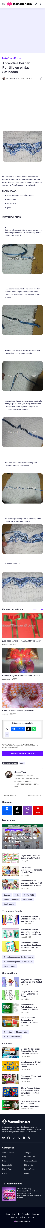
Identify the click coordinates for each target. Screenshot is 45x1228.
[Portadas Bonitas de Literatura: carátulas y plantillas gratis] (10, 920)
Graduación (27, 900)
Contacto (31, 1217)
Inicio (8, 1214)
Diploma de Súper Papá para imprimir (31, 1077)
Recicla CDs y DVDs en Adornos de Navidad (21, 676)
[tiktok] (13, 1138)
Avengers (27, 1153)
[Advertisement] (22, 30)
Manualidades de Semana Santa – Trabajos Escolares (29, 1020)
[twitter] (19, 1138)
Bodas (17, 895)
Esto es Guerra (29, 1169)
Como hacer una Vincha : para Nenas (18, 710)
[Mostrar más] (7, 734)
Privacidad (26, 1214)
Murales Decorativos (12, 1037)
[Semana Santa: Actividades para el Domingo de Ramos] (10, 1008)
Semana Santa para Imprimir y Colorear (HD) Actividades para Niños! (31, 883)
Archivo (22, 1217)
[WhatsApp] (34, 729)
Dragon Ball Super (30, 1161)
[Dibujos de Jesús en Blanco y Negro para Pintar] (10, 995)
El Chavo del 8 (29, 1165)
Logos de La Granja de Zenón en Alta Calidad (30, 857)
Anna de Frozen (8, 1153)
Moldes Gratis (21, 1032)
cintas (19, 58)
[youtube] (3, 1138)
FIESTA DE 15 (29, 895)
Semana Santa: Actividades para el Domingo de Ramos (29, 1007)
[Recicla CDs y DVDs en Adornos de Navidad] (22, 660)
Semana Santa (9, 966)
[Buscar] (41, 4)
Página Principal (8, 58)
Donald (4, 1161)
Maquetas (8, 1032)
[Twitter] (28, 729)
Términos (35, 1214)
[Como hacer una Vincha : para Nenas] (22, 695)
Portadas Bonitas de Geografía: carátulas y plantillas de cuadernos (31, 931)
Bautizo (7, 895)
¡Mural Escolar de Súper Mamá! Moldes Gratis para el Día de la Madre (31, 1090)
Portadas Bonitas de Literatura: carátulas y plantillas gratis (30, 918)
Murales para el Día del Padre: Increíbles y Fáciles (30, 1064)
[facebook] (24, 1138)
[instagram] (8, 1138)
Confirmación (9, 904)
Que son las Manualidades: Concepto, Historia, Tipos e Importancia (31, 870)
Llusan (28, 1221)
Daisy (4, 1157)
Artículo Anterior (10, 796)
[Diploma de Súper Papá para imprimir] (10, 1079)
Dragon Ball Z (7, 1165)
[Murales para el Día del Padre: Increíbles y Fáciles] (10, 1066)
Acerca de (16, 1214)
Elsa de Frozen (7, 1169)
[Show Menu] (3, 4)
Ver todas (36, 609)
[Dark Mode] (36, 4)
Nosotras (14, 1217)
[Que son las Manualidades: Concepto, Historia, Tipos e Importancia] (10, 871)
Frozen (4, 1173)
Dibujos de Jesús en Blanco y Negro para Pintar (29, 993)
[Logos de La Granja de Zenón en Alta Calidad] (10, 858)
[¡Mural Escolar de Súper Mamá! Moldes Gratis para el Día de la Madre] (10, 1092)
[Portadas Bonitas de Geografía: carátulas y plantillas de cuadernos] (10, 933)
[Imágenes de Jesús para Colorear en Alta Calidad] (10, 982)
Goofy (26, 1173)
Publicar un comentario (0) (22, 753)
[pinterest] (29, 1138)
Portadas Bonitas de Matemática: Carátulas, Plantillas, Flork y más (31, 945)
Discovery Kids (29, 1157)
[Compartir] (40, 78)
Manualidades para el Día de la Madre (18, 957)
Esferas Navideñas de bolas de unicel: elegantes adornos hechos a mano (30, 1103)
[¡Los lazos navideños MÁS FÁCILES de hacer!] (22, 625)
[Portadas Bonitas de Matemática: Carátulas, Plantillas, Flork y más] (10, 946)
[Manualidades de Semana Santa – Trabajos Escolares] (10, 1021)
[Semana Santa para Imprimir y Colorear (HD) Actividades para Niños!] (10, 884)
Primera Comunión (11, 900)
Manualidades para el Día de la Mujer (18, 962)
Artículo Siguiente (34, 796)
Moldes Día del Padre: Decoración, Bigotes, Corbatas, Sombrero (30, 1051)
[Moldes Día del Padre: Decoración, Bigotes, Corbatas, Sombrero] (10, 1052)
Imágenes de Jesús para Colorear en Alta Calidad (31, 981)
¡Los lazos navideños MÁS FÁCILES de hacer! (21, 641)
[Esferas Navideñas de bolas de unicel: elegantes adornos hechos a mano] (10, 1105)
